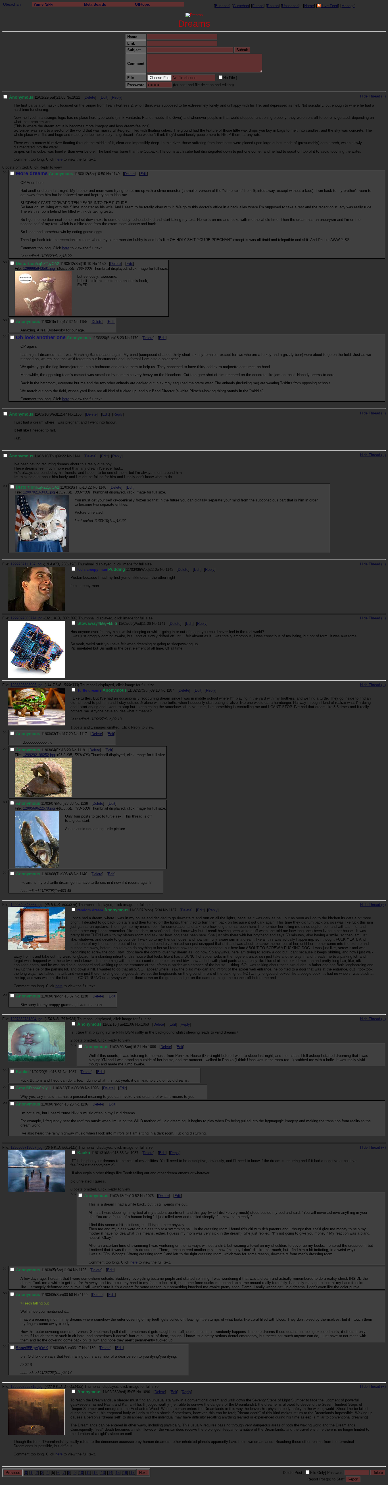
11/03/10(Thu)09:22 (37, 456)
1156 (78, 414)
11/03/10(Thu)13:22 (54, 487)
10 (81, 1473)
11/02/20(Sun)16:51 (39, 1072)
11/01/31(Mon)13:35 (100, 1153)
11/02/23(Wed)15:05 (106, 1392)
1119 (81, 750)
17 (132, 1473)
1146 (102, 487)
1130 (91, 1348)
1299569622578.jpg (39, 808)
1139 (84, 803)
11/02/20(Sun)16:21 (112, 1047)
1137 (172, 910)
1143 (169, 569)
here (58, 159)
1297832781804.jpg (26, 1019)
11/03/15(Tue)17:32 (44, 322)
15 (118, 1473)
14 (110, 1473)
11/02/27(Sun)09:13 (118, 690)
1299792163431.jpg (39, 492)
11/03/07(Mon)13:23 (45, 1104)
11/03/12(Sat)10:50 (60, 174)
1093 (95, 1088)
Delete (90, 97)
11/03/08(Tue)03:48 (44, 874)
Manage (347, 6)
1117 (83, 734)
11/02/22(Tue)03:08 (50, 1088)
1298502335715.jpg (26, 1386)
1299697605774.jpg (26, 618)
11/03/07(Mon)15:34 (119, 910)
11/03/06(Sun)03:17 (48, 1348)
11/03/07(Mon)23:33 (45, 803)
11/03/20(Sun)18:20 (70, 338)
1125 (82, 1270)
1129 (83, 1295)
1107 (170, 690)
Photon (273, 6)
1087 (72, 1072)
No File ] (230, 78)
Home (309, 6)
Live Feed (329, 6)
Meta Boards (95, 4)
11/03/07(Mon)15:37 (45, 996)
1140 (83, 874)
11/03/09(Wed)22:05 (118, 569)
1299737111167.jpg (26, 564)
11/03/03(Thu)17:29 (44, 734)
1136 (84, 1104)
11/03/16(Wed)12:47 (38, 414)
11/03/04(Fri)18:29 (43, 750)
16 (125, 1473)
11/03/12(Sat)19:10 (53, 264)
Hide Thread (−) (373, 96)
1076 (150, 1196)
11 (88, 1473)
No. (69, 97)
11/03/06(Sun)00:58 (44, 1295)
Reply (116, 97)
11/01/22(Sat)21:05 (37, 97)
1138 (84, 996)
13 (103, 1473)
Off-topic (142, 4)
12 (95, 1473)
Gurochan (241, 6)
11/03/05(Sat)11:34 (44, 1270)
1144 (76, 456)
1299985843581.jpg (39, 268)
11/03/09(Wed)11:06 (114, 623)
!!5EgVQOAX (37, 1348)
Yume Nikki (43, 4)
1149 (116, 174)
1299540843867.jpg (26, 905)
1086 (152, 1047)
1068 (145, 1024)
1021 (76, 97)
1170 (134, 338)
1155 (83, 322)
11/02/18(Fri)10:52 (111, 1196)
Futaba (258, 6)
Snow (21, 1348)
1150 (102, 264)
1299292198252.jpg (39, 755)
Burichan (222, 6)
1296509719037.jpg (26, 1147)
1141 (161, 623)
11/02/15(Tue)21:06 (105, 1024)
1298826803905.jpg (26, 685)
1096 (146, 1392)
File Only (317, 1473)
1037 (134, 1153)
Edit (104, 97)
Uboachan (12, 4)
